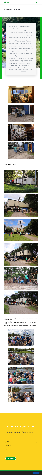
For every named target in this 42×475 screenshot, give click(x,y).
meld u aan (23, 71)
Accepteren (36, 472)
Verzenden (10, 458)
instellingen (4, 473)
